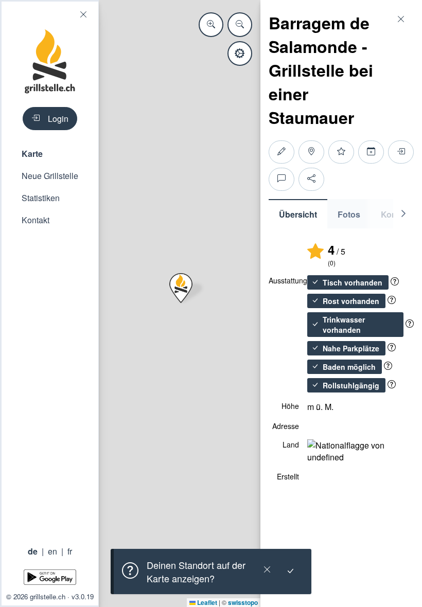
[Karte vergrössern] (211, 24)
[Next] (403, 213)
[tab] (298, 213)
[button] (49, 153)
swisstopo (243, 602)
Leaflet (206, 602)
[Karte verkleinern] (239, 24)
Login (58, 118)
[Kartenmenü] (239, 53)
